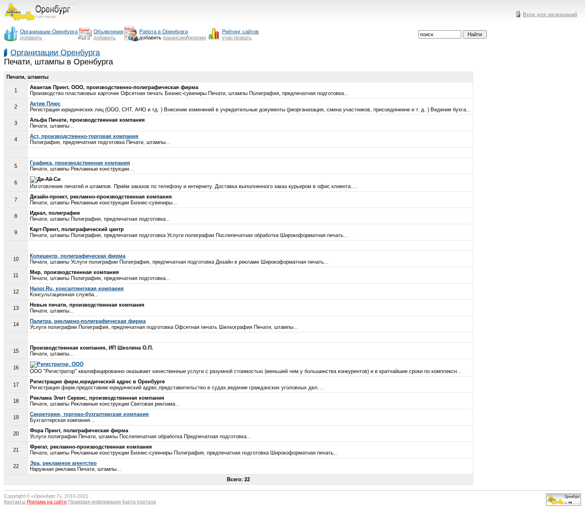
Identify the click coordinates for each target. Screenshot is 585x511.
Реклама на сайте (47, 502)
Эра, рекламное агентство (63, 463)
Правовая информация (94, 502)
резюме (197, 38)
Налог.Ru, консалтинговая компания (77, 288)
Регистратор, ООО (60, 364)
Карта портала (139, 502)
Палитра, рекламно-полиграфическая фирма (88, 321)
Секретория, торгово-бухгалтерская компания (89, 414)
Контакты (14, 502)
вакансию (174, 38)
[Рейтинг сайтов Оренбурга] (563, 504)
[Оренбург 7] (40, 23)
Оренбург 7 (46, 496)
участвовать (237, 38)
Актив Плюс (45, 104)
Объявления (108, 32)
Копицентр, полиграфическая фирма (77, 256)
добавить (31, 38)
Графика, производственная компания (80, 163)
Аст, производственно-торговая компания (84, 136)
